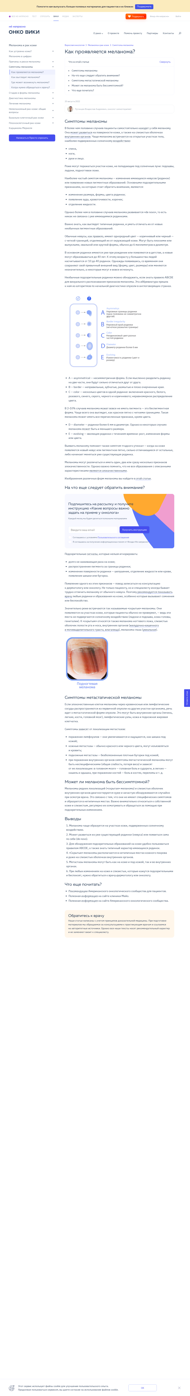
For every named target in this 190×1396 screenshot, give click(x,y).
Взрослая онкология (74, 45)
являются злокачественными (108, 470)
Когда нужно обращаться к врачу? (30, 87)
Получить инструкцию (134, 529)
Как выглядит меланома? (25, 77)
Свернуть (119, 61)
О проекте (113, 33)
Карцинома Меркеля (20, 128)
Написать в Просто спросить (32, 137)
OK (142, 1387)
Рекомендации (78, 891)
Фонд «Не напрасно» (159, 16)
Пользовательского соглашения (113, 537)
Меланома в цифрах (20, 56)
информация (89, 896)
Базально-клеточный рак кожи (26, 117)
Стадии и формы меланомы (24, 92)
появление (77, 182)
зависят (84, 729)
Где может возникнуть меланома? (30, 82)
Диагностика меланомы (22, 98)
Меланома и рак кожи (23, 45)
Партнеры (152, 33)
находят (143, 128)
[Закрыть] (179, 1388)
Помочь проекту (133, 33)
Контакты (168, 33)
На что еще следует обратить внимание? (96, 75)
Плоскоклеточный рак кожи (24, 122)
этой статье (143, 478)
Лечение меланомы (20, 103)
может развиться (81, 132)
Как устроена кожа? (20, 51)
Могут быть (146, 240)
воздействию (121, 140)
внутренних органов (78, 136)
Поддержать (138, 16)
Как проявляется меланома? (27, 72)
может (104, 408)
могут (125, 712)
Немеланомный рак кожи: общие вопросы (27, 110)
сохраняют (71, 265)
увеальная (149, 629)
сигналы (92, 554)
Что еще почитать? (83, 90)
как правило (95, 236)
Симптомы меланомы (21, 66)
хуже (117, 792)
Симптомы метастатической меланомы (95, 80)
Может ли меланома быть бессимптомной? (97, 85)
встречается (121, 136)
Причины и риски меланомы (24, 61)
